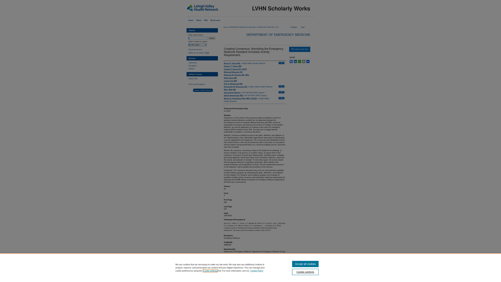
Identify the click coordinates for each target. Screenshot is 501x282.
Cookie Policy (256, 271)
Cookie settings (210, 271)
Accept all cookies (305, 264)
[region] (250, 267)
